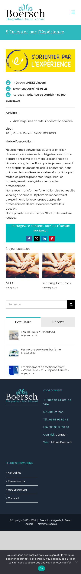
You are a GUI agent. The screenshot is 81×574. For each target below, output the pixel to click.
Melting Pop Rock (57, 283)
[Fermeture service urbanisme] (13, 350)
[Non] (76, 562)
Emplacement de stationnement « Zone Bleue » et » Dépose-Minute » (45, 369)
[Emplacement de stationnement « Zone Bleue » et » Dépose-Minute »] (13, 367)
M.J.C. (10, 283)
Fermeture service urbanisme (41, 349)
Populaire (23, 322)
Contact (61, 434)
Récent (58, 322)
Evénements (16, 481)
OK (41, 568)
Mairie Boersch (61, 442)
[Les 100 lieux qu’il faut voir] (13, 332)
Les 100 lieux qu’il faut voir (38, 331)
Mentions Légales (47, 524)
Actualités (14, 472)
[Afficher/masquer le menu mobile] (73, 12)
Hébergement (17, 489)
